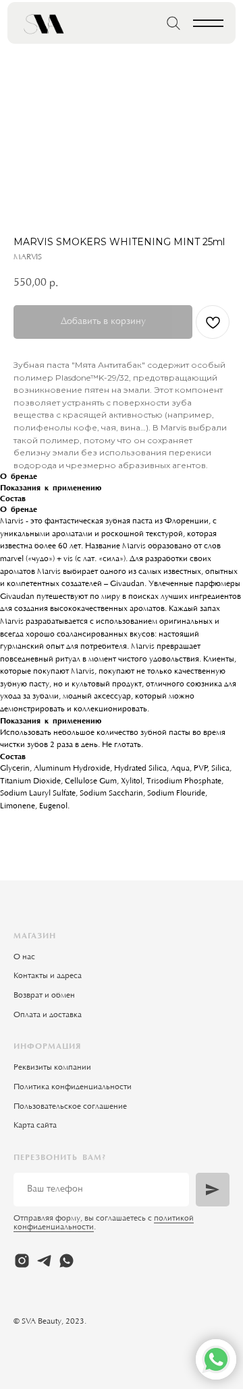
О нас (24, 957)
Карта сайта (35, 1126)
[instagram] (22, 1260)
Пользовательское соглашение (70, 1107)
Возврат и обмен (44, 996)
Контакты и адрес (46, 976)
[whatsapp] (66, 1260)
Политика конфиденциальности (73, 1087)
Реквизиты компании (52, 1068)
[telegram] (44, 1260)
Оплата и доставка (48, 1015)
